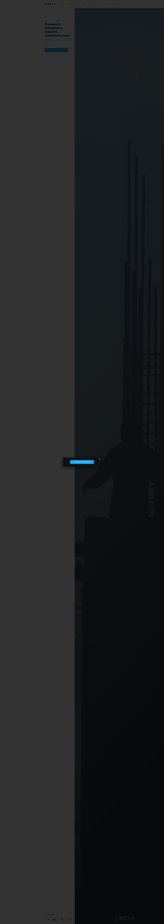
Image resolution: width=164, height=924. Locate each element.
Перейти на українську (82, 462)
